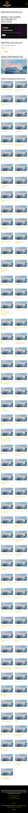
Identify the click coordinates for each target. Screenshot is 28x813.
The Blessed (19, 131)
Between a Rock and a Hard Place (6, 667)
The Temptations (20, 118)
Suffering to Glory (6, 611)
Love (2, 681)
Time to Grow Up (20, 382)
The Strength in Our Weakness (6, 778)
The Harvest (19, 268)
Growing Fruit (19, 625)
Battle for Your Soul (5, 342)
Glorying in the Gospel (19, 525)
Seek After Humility (4, 694)
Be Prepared (19, 297)
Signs (16, 721)
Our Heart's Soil (20, 369)
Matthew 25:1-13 (9, 47)
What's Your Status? (18, 568)
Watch (6, 51)
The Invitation (19, 654)
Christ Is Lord (19, 681)
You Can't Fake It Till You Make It (6, 382)
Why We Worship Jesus (20, 328)
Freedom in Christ (20, 214)
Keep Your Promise (7, 158)
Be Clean (17, 200)
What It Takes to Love (20, 159)
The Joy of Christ (6, 256)
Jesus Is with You (20, 227)
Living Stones (19, 708)
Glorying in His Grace (19, 597)
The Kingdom (5, 369)
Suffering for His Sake (6, 424)
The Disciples (5, 284)
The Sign (3, 356)
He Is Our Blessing (6, 89)
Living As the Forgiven (19, 554)
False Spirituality (20, 694)
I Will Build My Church (5, 482)
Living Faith (4, 525)
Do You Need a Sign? (19, 90)
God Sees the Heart (21, 437)
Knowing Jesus (19, 409)
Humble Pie (4, 173)
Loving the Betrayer (18, 763)
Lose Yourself (5, 496)
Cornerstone (5, 654)
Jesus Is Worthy (6, 763)
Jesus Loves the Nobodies (19, 454)
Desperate (4, 453)
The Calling (4, 131)
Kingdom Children (6, 539)
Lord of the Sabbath (4, 328)
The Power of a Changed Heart (19, 342)
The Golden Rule (20, 185)
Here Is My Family (20, 356)
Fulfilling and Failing (7, 144)
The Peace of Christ (19, 611)
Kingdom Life (5, 396)
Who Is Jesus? (19, 468)
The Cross (18, 482)
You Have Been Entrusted (19, 735)
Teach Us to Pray (20, 173)
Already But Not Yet (6, 242)
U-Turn (17, 104)
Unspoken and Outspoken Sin (19, 144)
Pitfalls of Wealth (6, 597)
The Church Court (6, 554)
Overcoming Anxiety (5, 186)
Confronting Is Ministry (19, 540)
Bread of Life (19, 423)
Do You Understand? (5, 409)
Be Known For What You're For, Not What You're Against (6, 312)
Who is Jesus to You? (5, 104)
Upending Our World (5, 640)
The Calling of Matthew (19, 242)
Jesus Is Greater (6, 118)
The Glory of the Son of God (6, 511)
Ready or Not (5, 734)
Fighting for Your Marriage (6, 568)
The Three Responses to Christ (5, 270)
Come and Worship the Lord (7, 626)
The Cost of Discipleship (4, 227)
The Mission (18, 284)
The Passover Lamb (21, 748)
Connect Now (14, 797)
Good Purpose (19, 511)
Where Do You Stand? (5, 200)
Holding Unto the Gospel (6, 468)
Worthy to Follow (20, 582)
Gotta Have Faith (6, 214)
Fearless (3, 297)
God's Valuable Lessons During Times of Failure (6, 439)
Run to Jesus (5, 708)
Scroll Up (14, 803)
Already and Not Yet (20, 497)
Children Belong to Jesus (7, 583)
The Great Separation (4, 749)
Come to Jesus (19, 310)
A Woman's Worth (20, 256)
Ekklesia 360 (14, 809)
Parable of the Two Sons (21, 640)
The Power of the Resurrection (20, 667)
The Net (17, 396)
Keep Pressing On (6, 721)
